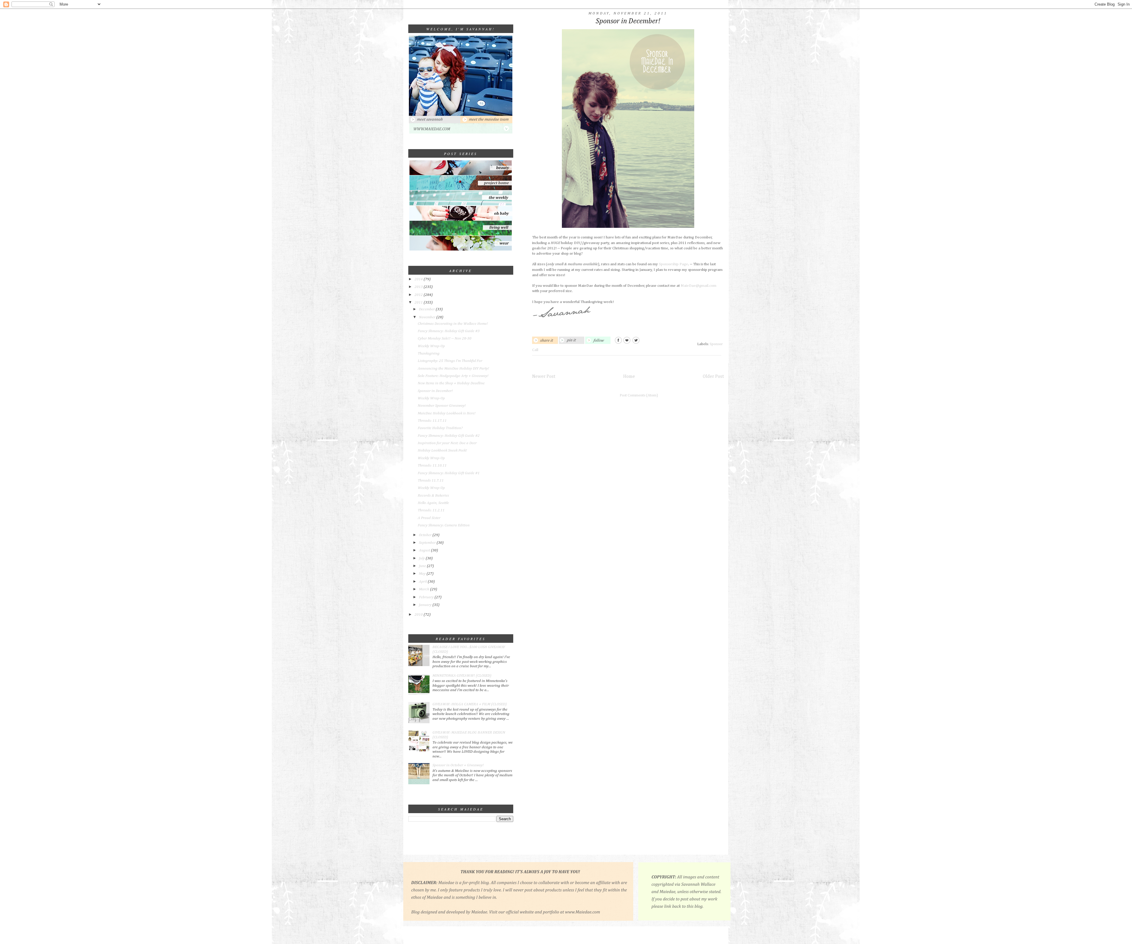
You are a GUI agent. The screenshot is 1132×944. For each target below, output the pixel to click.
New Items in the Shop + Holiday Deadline (451, 383)
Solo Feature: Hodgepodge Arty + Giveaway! (453, 376)
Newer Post (543, 376)
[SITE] (460, 133)
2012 (419, 295)
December (427, 309)
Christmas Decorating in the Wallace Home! (453, 324)
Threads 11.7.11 (431, 480)
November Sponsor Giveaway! (442, 406)
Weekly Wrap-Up (431, 346)
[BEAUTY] (460, 174)
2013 (419, 287)
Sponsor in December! (435, 391)
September (428, 543)
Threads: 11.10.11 (432, 465)
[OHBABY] (460, 220)
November (427, 317)
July (422, 558)
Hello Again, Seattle (433, 503)
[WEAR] (460, 249)
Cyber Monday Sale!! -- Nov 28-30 (444, 338)
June (423, 566)
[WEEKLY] (460, 205)
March (424, 589)
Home (629, 376)
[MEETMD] (486, 122)
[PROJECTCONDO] (460, 189)
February (427, 597)
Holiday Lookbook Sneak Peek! (442, 450)
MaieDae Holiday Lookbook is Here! (446, 413)
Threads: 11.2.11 (431, 510)
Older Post (713, 376)
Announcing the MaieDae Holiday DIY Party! (453, 368)
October (425, 535)
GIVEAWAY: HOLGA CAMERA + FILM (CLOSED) (469, 704)
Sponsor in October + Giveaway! (458, 765)
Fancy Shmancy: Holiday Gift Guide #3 (449, 331)
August (425, 550)
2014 (419, 279)
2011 (419, 302)
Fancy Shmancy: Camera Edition (444, 525)
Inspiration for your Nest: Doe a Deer (447, 443)
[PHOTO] (460, 115)
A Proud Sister (429, 518)
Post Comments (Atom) (639, 395)
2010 (419, 615)
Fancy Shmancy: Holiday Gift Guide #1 (449, 473)
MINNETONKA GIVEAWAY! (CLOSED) (461, 676)
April (423, 582)
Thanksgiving (429, 353)
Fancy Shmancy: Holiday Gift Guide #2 (449, 436)
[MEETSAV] (434, 122)
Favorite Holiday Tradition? (440, 428)
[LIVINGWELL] (460, 235)
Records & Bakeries (433, 495)
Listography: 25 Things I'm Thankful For (450, 361)
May (423, 574)
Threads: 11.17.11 (432, 421)
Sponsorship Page (673, 264)
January (425, 605)
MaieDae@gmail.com (698, 286)
